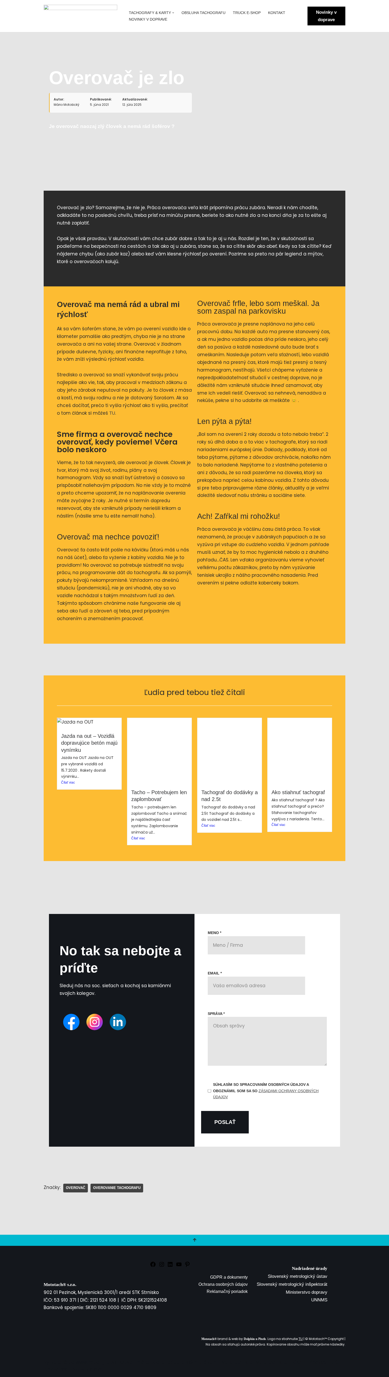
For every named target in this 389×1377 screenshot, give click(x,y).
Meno (214, 933)
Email (215, 973)
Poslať (225, 1122)
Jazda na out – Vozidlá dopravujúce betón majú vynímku (89, 743)
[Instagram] (162, 1266)
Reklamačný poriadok (227, 1291)
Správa (216, 1014)
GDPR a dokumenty (229, 1277)
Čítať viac (68, 782)
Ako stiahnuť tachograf (298, 792)
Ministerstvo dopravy (306, 1292)
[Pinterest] (187, 1266)
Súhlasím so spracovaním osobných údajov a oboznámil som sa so (266, 1090)
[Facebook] (153, 1266)
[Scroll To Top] (194, 1240)
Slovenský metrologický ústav (297, 1276)
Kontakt (276, 13)
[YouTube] (179, 1266)
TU (112, 413)
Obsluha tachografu (203, 13)
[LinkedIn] (170, 1266)
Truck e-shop (247, 13)
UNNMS (319, 1299)
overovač (75, 1188)
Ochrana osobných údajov (223, 1284)
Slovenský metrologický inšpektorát (292, 1284)
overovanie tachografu (117, 1188)
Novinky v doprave (148, 19)
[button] (173, 13)
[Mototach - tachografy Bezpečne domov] (82, 16)
